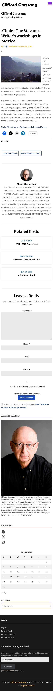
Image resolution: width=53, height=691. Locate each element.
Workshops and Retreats (30, 153)
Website (26, 369)
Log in (3, 628)
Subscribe (8, 667)
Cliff (5, 46)
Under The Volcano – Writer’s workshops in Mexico (24, 127)
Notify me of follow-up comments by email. (27, 386)
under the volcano (10, 153)
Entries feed (6, 631)
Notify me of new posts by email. (27, 394)
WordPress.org (7, 637)
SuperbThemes (28, 685)
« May (3, 592)
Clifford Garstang (13, 13)
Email (26, 356)
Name (26, 344)
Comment (26, 310)
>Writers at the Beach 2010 (26, 259)
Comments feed (8, 634)
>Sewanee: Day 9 (26, 275)
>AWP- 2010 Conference (26, 244)
